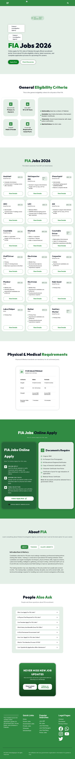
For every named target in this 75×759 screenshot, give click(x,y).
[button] (13, 193)
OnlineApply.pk (12, 752)
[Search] (68, 3)
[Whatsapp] (67, 728)
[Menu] (7, 3)
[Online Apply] (37, 3)
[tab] (24, 547)
